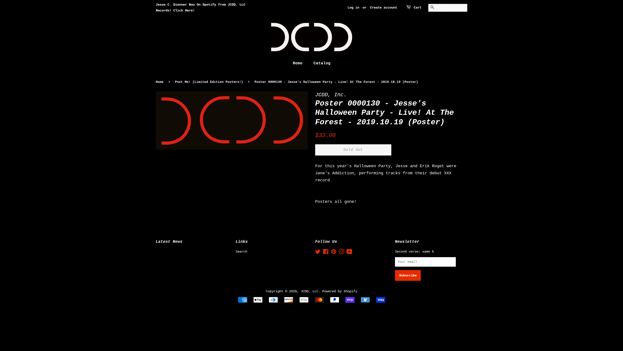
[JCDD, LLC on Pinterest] (333, 253)
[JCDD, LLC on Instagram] (341, 253)
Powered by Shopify (339, 291)
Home (297, 63)
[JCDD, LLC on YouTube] (349, 253)
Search (241, 252)
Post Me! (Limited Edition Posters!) (209, 82)
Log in (353, 8)
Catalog (321, 63)
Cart (417, 8)
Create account (383, 8)
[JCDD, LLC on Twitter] (318, 253)
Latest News (169, 242)
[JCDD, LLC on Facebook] (326, 253)
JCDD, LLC (309, 291)
